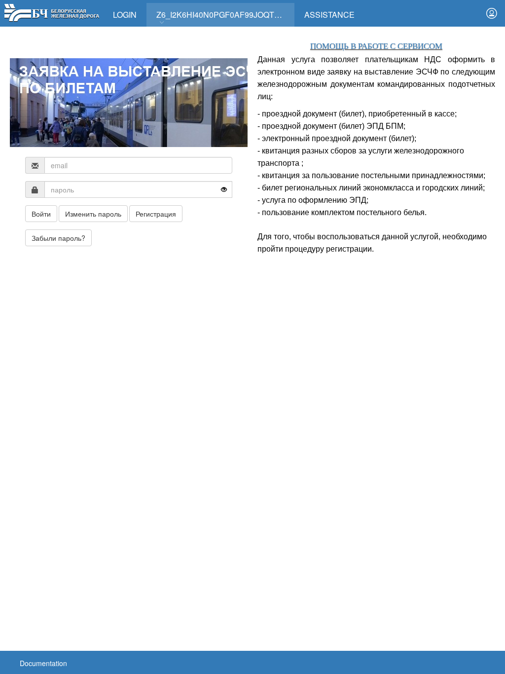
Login (125, 14)
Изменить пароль (93, 214)
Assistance (329, 14)
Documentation (43, 663)
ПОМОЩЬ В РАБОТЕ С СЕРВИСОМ (376, 46)
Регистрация (156, 214)
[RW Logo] (51, 11)
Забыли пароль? (58, 238)
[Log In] (491, 13)
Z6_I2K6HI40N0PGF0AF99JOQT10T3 (224, 14)
